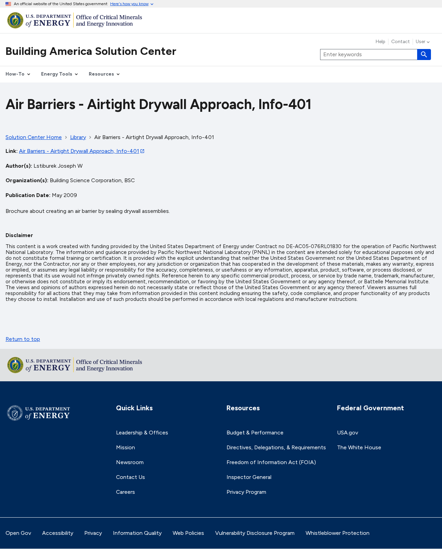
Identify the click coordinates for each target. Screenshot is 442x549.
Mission (125, 447)
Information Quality (137, 533)
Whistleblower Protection (337, 533)
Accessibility (57, 533)
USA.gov (347, 432)
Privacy (93, 533)
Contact (400, 41)
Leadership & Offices (142, 432)
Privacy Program (246, 492)
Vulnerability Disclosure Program (255, 533)
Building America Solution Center (91, 51)
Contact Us (130, 477)
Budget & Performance (255, 432)
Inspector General (249, 477)
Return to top (23, 339)
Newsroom (130, 462)
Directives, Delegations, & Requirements (276, 447)
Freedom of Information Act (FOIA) (271, 462)
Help (380, 41)
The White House (359, 447)
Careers (125, 492)
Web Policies (188, 533)
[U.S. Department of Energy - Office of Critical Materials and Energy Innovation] (221, 20)
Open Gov (18, 533)
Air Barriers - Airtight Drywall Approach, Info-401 (79, 151)
